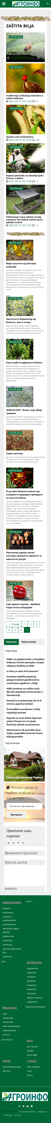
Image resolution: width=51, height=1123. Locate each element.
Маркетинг (42, 1111)
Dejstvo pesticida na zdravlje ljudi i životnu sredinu (25, 177)
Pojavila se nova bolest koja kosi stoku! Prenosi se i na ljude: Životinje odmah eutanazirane (24, 721)
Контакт (18, 1115)
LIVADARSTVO (8, 940)
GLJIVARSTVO (7, 957)
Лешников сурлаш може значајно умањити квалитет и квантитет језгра (23, 556)
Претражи (16, 814)
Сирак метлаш (14, 453)
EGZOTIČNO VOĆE (9, 924)
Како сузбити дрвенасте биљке (24, 362)
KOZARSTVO (31, 981)
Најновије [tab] (11, 641)
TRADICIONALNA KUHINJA (12, 1067)
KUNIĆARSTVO (32, 1002)
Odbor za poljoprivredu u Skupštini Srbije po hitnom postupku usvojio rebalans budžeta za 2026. (25, 662)
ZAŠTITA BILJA (16, 67)
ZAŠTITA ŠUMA (8, 1022)
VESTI (3, 962)
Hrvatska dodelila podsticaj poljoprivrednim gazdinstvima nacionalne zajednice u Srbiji (23, 680)
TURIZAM (30, 1051)
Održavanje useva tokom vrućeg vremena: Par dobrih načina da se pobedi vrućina (24, 219)
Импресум (8, 1115)
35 (37, 139)
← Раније (13, 624)
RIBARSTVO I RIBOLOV (35, 998)
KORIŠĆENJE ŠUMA (9, 1030)
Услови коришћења (27, 1111)
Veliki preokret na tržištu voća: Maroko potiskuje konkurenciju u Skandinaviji (25, 692)
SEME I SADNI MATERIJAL (11, 1026)
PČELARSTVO (31, 993)
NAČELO (30, 1075)
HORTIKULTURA (8, 936)
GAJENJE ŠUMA (8, 1018)
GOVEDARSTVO (32, 968)
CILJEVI (29, 1071)
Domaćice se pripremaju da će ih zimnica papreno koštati (24, 702)
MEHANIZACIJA (7, 1040)
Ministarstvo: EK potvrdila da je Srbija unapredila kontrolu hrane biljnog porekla (25, 733)
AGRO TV (29, 901)
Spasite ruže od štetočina (19, 136)
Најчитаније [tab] (28, 641)
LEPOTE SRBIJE (32, 1055)
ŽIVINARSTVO (31, 989)
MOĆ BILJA (6, 1071)
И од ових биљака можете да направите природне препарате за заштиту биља (24, 494)
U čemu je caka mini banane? (22, 671)
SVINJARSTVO (31, 973)
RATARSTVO (7, 908)
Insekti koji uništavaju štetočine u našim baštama (24, 97)
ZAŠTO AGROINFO (33, 1067)
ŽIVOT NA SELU (32, 1047)
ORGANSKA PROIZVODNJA (35, 1007)
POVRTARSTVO (8, 913)
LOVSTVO (6, 1035)
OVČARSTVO (31, 977)
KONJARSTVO (31, 985)
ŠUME (5, 1014)
